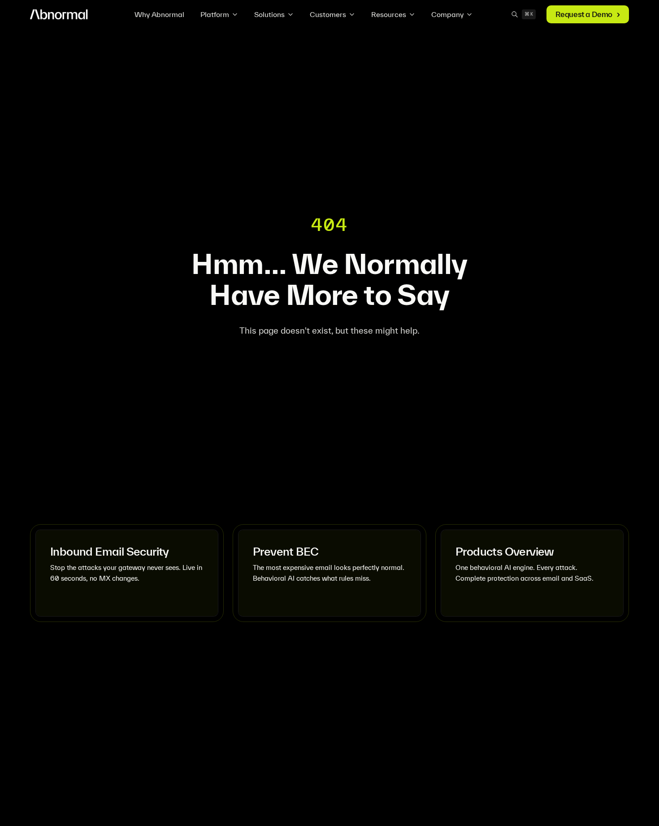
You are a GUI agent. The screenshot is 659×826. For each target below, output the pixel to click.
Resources (388, 14)
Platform (214, 14)
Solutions (269, 14)
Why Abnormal (159, 14)
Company (447, 14)
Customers (328, 14)
